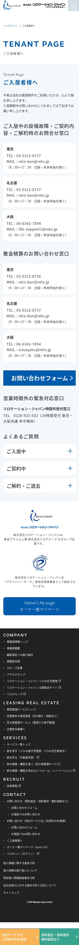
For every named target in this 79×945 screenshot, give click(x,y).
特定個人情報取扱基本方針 (19, 878)
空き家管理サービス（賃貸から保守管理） (32, 722)
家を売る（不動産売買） (21, 757)
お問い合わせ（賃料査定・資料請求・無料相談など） (38, 801)
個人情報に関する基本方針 (19, 863)
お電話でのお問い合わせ (25, 814)
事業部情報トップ (17, 641)
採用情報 (12, 786)
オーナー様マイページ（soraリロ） (28, 847)
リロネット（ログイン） (21, 853)
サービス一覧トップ (19, 744)
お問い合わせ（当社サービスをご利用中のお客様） (37, 821)
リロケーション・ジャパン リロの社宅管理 (32, 681)
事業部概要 (13, 648)
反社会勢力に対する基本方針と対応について (29, 885)
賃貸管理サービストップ (21, 709)
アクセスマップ (16, 674)
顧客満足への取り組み (20, 655)
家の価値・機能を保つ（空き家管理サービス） (34, 764)
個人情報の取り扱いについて (20, 870)
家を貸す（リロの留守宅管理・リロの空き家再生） (37, 751)
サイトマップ (11, 893)
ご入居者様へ (15, 840)
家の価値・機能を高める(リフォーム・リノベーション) (39, 770)
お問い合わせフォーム (39, 378)
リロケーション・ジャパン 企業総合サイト (32, 687)
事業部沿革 (13, 661)
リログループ (14, 694)
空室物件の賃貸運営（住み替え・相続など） (33, 716)
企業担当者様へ (16, 729)
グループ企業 (14, 668)
